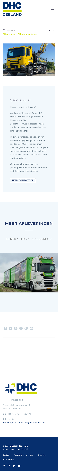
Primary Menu (52, 9)
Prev (10, 346)
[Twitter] (10, 328)
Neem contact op (23, 180)
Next (48, 346)
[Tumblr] (21, 328)
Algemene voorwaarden (23, 455)
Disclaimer (42, 455)
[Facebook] (5, 328)
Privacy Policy (8, 459)
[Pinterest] (15, 328)
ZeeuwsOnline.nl (21, 449)
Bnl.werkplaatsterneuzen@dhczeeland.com (24, 422)
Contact (6, 455)
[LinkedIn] (26, 328)
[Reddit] (31, 328)
